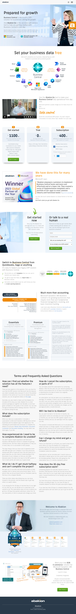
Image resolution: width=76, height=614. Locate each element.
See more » (62, 589)
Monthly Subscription (61, 144)
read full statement (67, 193)
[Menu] (72, 2)
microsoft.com (67, 307)
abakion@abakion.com (55, 522)
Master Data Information (21, 426)
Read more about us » (56, 524)
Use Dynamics (58, 311)
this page (28, 397)
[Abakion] (5, 2)
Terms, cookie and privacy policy (38, 609)
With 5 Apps (59, 149)
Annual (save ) (62, 146)
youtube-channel (56, 309)
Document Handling (17, 428)
